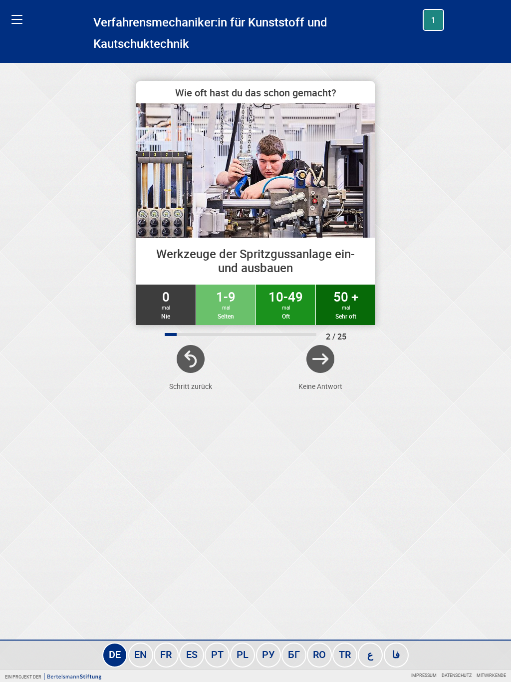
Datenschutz (457, 675)
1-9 (226, 304)
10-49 (285, 304)
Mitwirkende (491, 675)
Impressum (424, 675)
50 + (345, 304)
